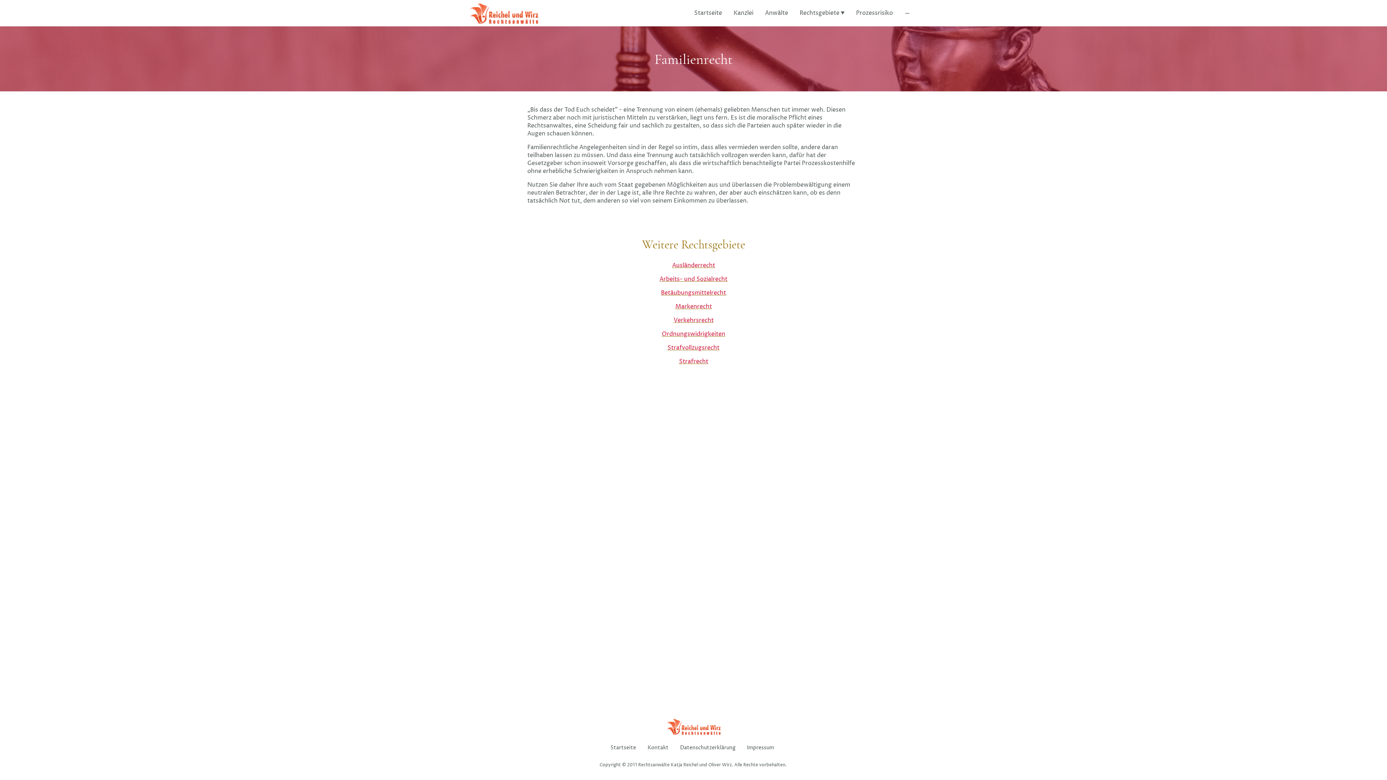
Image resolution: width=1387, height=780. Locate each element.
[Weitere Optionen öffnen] (907, 13)
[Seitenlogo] (504, 13)
